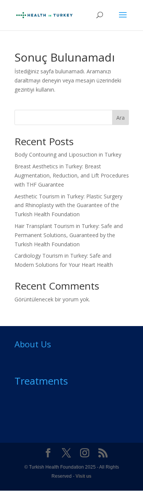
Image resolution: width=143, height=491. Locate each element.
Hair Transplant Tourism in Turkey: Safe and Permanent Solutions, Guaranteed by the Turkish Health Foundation (68, 235)
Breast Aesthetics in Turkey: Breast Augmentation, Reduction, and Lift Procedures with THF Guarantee (71, 175)
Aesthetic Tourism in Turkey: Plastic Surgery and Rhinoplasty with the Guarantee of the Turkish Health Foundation (68, 205)
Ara (120, 117)
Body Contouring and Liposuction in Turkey (67, 154)
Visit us (84, 476)
